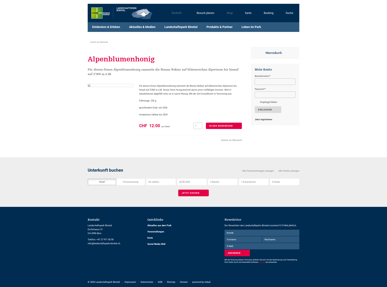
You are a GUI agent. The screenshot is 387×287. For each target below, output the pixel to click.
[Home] (122, 13)
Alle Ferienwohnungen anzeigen (258, 171)
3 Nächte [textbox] (214, 182)
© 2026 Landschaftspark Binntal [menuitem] (104, 282)
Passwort (260, 89)
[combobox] (161, 182)
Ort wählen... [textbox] (154, 182)
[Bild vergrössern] (110, 99)
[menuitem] (202, 13)
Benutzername (262, 76)
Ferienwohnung (130, 182)
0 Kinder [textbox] (276, 182)
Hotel (102, 182)
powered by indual (201, 282)
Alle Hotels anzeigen (288, 171)
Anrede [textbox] (230, 233)
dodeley (262, 262)
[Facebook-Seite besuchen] (89, 252)
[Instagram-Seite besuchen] (91, 252)
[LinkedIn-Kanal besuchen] (93, 252)
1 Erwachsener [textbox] (248, 182)
